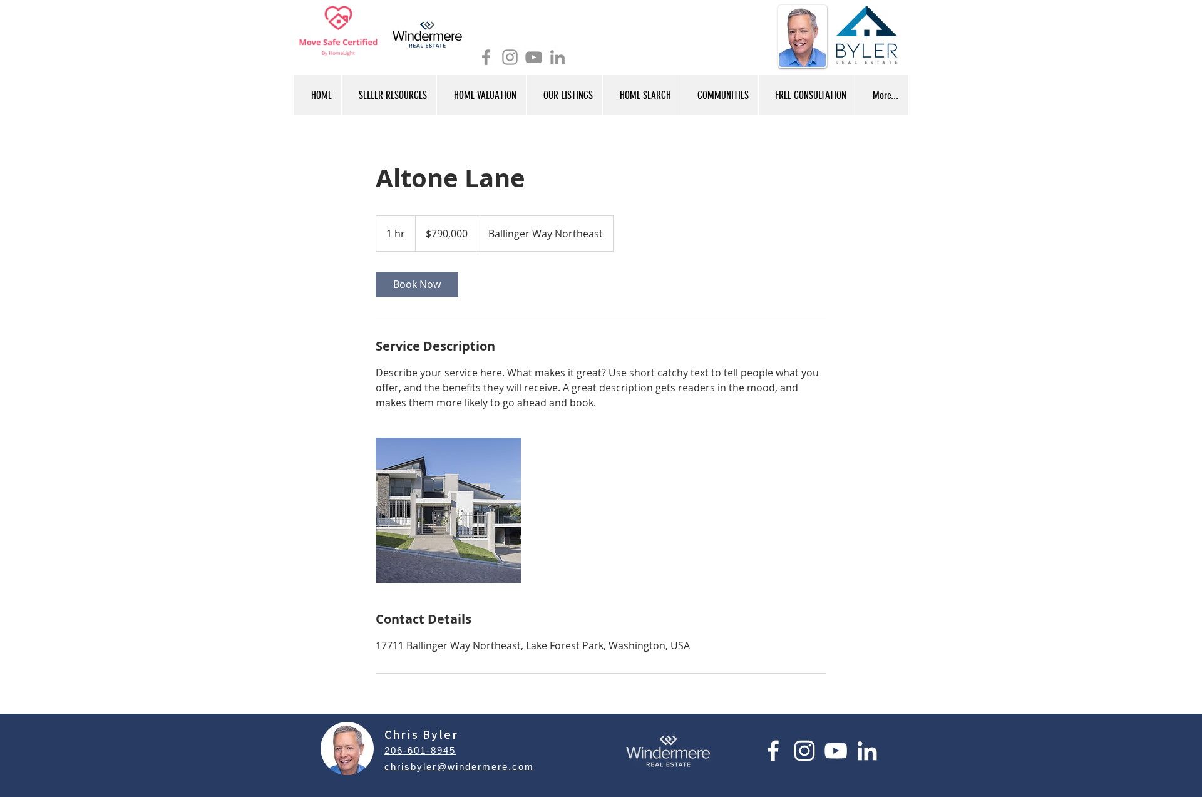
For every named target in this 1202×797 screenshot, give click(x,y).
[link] (417, 284)
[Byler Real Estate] (510, 57)
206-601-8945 (420, 750)
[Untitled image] (448, 510)
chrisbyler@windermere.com (459, 766)
